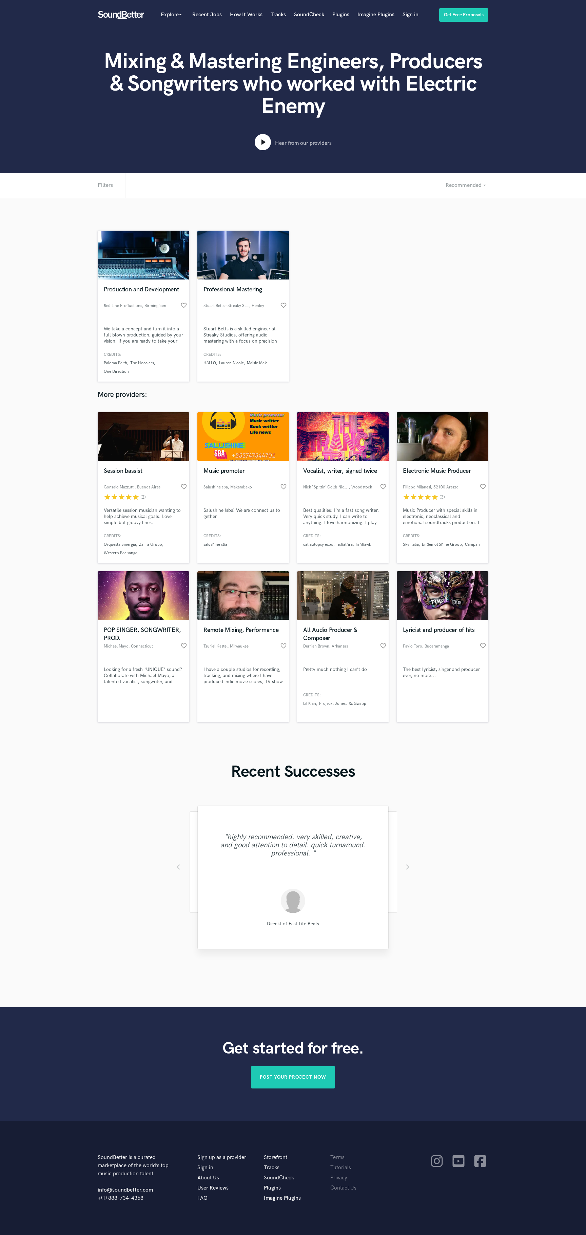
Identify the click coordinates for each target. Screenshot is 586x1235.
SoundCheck (309, 15)
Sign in (410, 15)
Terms (337, 1157)
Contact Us (343, 1188)
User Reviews (213, 1188)
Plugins (340, 15)
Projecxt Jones (332, 703)
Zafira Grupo (150, 544)
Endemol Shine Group (442, 544)
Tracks (278, 15)
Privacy (338, 1178)
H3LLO (209, 363)
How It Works (246, 15)
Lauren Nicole (231, 363)
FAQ (202, 1198)
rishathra (344, 544)
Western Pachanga (120, 553)
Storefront (275, 1157)
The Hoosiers (142, 363)
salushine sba (215, 544)
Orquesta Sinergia (120, 544)
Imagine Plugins (375, 15)
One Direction (116, 371)
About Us (208, 1178)
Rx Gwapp (357, 703)
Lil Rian (309, 703)
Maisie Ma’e (257, 363)
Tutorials (340, 1167)
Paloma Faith (115, 363)
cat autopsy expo (318, 544)
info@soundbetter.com (125, 1190)
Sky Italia (411, 544)
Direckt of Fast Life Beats (293, 924)
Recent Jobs (207, 15)
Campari (472, 544)
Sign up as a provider (221, 1157)
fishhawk (363, 544)
